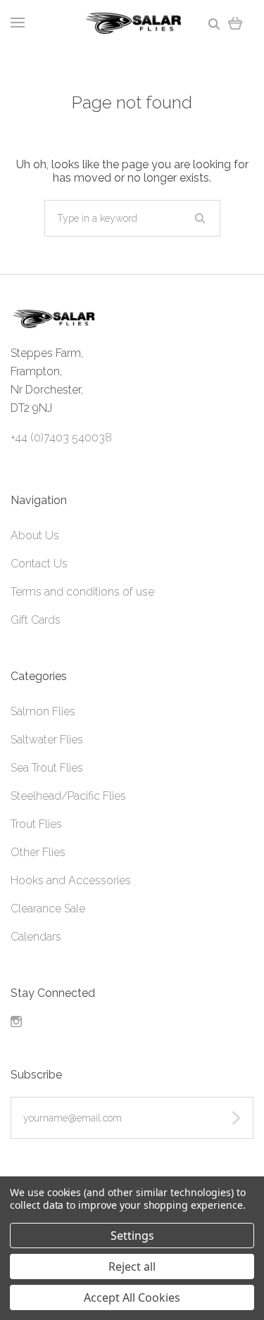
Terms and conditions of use (82, 591)
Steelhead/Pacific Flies (68, 796)
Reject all (132, 1266)
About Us (35, 535)
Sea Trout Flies (47, 767)
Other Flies (38, 852)
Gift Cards (36, 620)
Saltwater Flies (47, 739)
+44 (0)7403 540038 (61, 437)
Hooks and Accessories (71, 880)
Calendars (36, 936)
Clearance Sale (48, 908)
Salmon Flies (43, 711)
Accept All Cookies (132, 1297)
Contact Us (39, 563)
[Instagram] (16, 1023)
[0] (235, 23)
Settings (132, 1235)
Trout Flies (36, 824)
